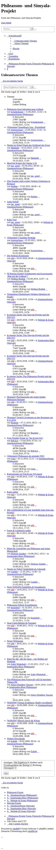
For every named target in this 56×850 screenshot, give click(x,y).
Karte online (12, 492)
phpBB (16, 828)
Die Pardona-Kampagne (18, 255)
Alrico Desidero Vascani (22, 684)
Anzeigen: (8, 762)
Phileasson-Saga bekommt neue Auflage (25, 109)
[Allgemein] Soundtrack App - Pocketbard (26, 127)
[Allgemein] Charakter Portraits (21, 237)
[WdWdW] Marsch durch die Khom (23, 720)
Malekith (15, 148)
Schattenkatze (17, 112)
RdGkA (14, 440)
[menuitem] (25, 41)
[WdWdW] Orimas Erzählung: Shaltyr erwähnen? (29, 702)
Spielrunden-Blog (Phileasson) (21, 556)
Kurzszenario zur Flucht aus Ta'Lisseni (24, 474)
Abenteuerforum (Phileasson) (20, 114)
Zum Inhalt (6, 23)
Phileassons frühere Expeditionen (22, 605)
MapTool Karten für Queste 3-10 (22, 163)
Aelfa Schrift (13, 202)
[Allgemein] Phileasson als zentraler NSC (26, 456)
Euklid (14, 741)
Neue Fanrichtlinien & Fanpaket (21, 623)
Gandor (14, 571)
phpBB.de (32, 831)
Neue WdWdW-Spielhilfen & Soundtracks (26, 587)
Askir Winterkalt (18, 664)
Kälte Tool (12, 219)
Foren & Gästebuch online (19, 530)
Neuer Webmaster (15, 641)
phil (12, 258)
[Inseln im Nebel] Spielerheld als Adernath (26, 569)
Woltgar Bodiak (18, 279)
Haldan (14, 186)
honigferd (15, 607)
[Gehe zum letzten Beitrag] (45, 122)
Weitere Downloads (16, 738)
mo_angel (15, 166)
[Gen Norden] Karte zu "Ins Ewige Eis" (25, 438)
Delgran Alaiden (18, 553)
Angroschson (17, 130)
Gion (13, 458)
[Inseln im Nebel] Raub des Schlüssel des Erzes (28, 145)
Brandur (14, 422)
